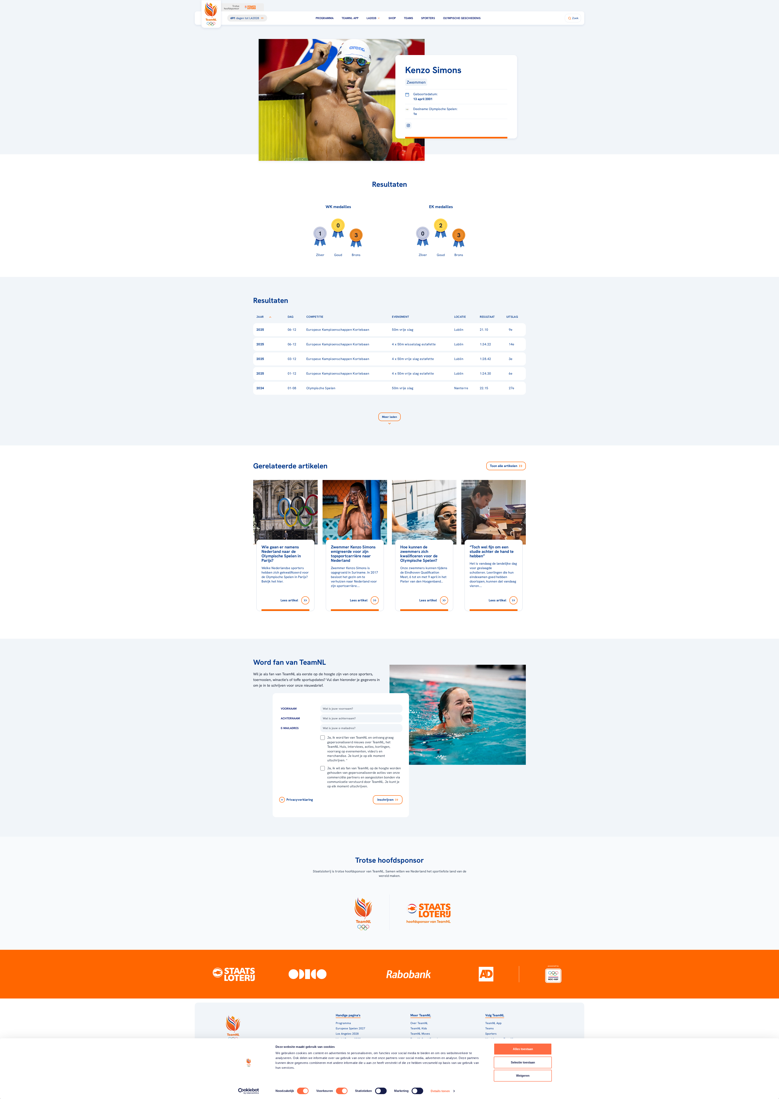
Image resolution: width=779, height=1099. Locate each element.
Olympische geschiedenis (462, 18)
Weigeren (522, 1075)
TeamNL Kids (418, 1028)
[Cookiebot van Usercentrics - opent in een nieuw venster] (248, 1091)
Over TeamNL (419, 1023)
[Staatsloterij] (234, 974)
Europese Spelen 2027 (350, 1028)
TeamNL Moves (420, 1033)
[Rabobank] (408, 974)
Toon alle (503, 466)
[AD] (486, 974)
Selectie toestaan (523, 1062)
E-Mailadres (290, 728)
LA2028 (371, 18)
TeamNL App (350, 18)
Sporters (428, 18)
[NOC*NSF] (553, 974)
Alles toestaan (523, 1049)
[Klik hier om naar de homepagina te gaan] (211, 14)
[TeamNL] (363, 912)
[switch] (342, 1091)
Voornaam (289, 708)
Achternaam (290, 718)
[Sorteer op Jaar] (270, 316)
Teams (408, 18)
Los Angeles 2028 (347, 1033)
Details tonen (440, 1091)
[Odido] (308, 974)
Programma (325, 18)
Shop (392, 18)
